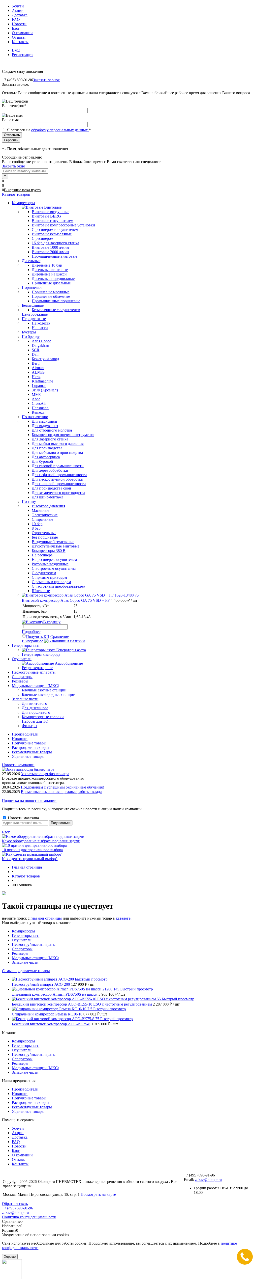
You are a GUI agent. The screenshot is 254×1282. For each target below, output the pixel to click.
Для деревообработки (50, 470)
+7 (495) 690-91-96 (17, 1208)
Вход (16, 50)
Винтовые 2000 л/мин (50, 252)
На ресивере (42, 555)
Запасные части (25, 962)
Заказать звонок (46, 80)
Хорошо (10, 1256)
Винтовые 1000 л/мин (50, 247)
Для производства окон (51, 488)
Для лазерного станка (50, 439)
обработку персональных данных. (60, 130)
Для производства (47, 448)
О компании (22, 33)
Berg (35, 363)
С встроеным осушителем (54, 568)
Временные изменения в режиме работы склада (61, 792)
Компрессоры (23, 931)
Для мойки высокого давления (58, 443)
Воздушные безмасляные (53, 542)
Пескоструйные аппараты (34, 944)
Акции (18, 10)
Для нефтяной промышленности (59, 475)
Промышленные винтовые (54, 256)
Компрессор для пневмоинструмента (63, 435)
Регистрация (22, 55)
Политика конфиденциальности (29, 1217)
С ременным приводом (51, 582)
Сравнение (59, 636)
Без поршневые (45, 537)
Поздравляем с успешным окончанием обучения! (62, 787)
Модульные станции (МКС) (35, 958)
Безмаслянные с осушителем (56, 310)
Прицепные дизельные (51, 283)
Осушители (22, 940)
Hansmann (40, 408)
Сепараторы (22, 949)
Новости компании (18, 765)
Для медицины (44, 421)
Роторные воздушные (50, 564)
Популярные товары (29, 743)
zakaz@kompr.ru (208, 1179)
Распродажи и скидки (30, 747)
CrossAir (39, 403)
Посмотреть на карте (98, 1194)
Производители (25, 734)
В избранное (32, 641)
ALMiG (38, 372)
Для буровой (42, 461)
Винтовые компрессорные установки (63, 225)
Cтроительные (44, 533)
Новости (19, 24)
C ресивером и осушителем (55, 229)
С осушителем (44, 573)
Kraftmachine (42, 381)
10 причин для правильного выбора (32, 850)
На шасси (40, 328)
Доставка (20, 15)
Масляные (40, 510)
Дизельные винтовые (50, 270)
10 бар (37, 524)
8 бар (36, 528)
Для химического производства (58, 493)
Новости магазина (23, 818)
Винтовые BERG (46, 216)
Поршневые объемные (51, 296)
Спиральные (42, 519)
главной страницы (46, 918)
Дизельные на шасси (49, 274)
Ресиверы (20, 953)
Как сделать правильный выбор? (30, 859)
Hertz (36, 377)
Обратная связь (15, 1203)
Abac (36, 399)
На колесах (41, 323)
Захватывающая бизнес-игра (45, 774)
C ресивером (42, 238)
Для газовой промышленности (58, 466)
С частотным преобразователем (58, 586)
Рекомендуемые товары (32, 752)
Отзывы (19, 37)
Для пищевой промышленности (59, 484)
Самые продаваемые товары (26, 971)
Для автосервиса (46, 457)
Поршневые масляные (50, 292)
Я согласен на (49, 130)
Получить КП (37, 636)
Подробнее (31, 631)
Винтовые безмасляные (52, 234)
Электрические (45, 515)
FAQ (16, 19)
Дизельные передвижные (53, 278)
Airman (38, 368)
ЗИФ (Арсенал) (45, 390)
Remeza (38, 412)
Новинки (20, 738)
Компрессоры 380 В (48, 550)
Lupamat (39, 385)
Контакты (20, 42)
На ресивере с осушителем (54, 559)
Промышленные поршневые (56, 301)
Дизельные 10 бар (47, 265)
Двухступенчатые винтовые (55, 546)
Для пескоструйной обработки (57, 479)
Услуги (18, 6)
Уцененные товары (28, 756)
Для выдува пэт (45, 426)
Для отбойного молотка (52, 430)
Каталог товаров (16, 194)
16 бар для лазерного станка (55, 243)
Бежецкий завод (45, 359)
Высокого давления (48, 506)
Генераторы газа (25, 935)
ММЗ (36, 394)
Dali (35, 354)
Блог (16, 28)
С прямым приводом (49, 577)
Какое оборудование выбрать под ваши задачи (41, 841)
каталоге (123, 918)
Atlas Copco (41, 341)
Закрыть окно (13, 166)
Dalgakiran (40, 345)
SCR (35, 350)
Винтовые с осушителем (52, 220)
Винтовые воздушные (50, 212)
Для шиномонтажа (47, 497)
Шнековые (41, 591)
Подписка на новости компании (29, 800)
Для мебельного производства (57, 452)
